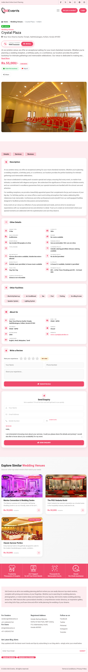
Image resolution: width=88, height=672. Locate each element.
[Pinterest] (79, 2)
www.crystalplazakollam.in (59, 334)
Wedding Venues (16, 22)
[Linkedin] (70, 2)
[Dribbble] (84, 2)
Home (5, 22)
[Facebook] (60, 2)
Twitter (62, 622)
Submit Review (45, 384)
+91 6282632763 (7, 622)
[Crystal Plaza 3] (46, 129)
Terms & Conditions (69, 669)
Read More (5, 58)
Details (6, 154)
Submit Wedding (9, 657)
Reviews (31, 154)
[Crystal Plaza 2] (42, 129)
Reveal (28, 44)
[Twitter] (65, 2)
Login (83, 10)
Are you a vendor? (69, 10)
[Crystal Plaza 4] (50, 129)
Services (18, 154)
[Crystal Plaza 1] (38, 129)
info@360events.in (8, 628)
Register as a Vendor (26, 657)
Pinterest (63, 625)
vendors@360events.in (9, 619)
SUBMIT (82, 651)
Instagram (63, 629)
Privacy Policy (82, 669)
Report (26, 68)
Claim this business (11, 68)
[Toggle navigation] (58, 10)
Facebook (63, 619)
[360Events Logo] (10, 10)
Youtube (63, 632)
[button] (6, 75)
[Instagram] (75, 2)
